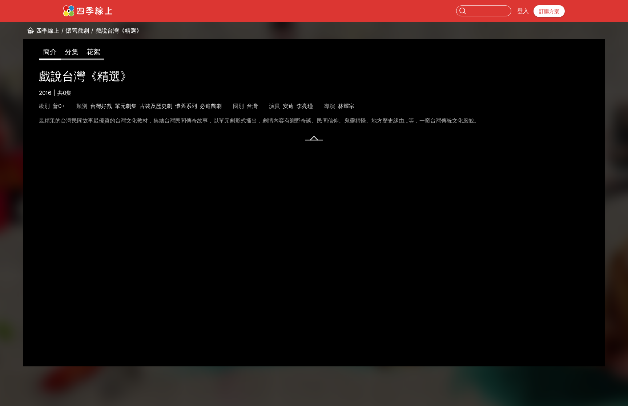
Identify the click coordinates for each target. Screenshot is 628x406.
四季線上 (47, 30)
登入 (523, 11)
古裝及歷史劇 (156, 105)
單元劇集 (126, 105)
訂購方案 (549, 11)
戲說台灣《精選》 (119, 30)
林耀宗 (346, 105)
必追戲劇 (211, 105)
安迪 (288, 105)
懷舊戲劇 (77, 30)
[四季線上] (87, 11)
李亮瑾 (305, 105)
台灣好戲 (101, 105)
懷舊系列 (186, 105)
